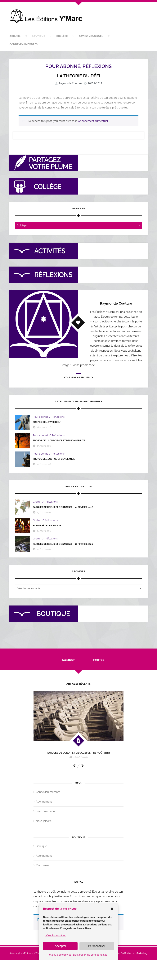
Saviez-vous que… (91, 36)
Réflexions (97, 66)
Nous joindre (44, 821)
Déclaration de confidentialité (90, 954)
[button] (112, 909)
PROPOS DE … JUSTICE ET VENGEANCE (54, 459)
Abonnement (44, 801)
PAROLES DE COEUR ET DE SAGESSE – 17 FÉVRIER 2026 (63, 507)
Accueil (15, 36)
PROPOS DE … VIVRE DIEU (47, 422)
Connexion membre (48, 792)
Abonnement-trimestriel (93, 121)
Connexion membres (24, 44)
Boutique (38, 36)
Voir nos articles (77, 377)
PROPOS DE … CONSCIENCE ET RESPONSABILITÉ (59, 440)
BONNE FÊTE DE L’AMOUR (47, 525)
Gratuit (37, 501)
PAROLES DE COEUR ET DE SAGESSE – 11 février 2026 (63, 544)
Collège (62, 36)
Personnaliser (96, 946)
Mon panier (43, 865)
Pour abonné (62, 66)
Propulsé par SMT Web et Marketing (126, 953)
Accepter (60, 946)
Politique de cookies (59, 954)
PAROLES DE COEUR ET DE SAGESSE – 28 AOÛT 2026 (78, 752)
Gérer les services (55, 935)
